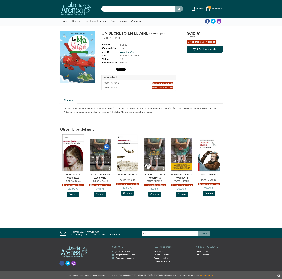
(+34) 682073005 (122, 251)
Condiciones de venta (163, 258)
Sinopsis (68, 100)
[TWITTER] (213, 21)
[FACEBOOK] (207, 21)
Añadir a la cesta (206, 49)
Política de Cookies (162, 255)
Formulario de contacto (125, 258)
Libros (75, 21)
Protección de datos (162, 261)
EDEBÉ (123, 45)
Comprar (73, 194)
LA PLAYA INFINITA (127, 175)
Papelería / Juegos (95, 21)
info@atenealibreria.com (125, 255)
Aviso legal (158, 251)
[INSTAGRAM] (219, 21)
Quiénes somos (202, 251)
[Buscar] (179, 9)
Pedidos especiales (204, 255)
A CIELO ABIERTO (209, 175)
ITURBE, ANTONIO (110, 38)
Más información (206, 275)
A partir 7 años (127, 52)
